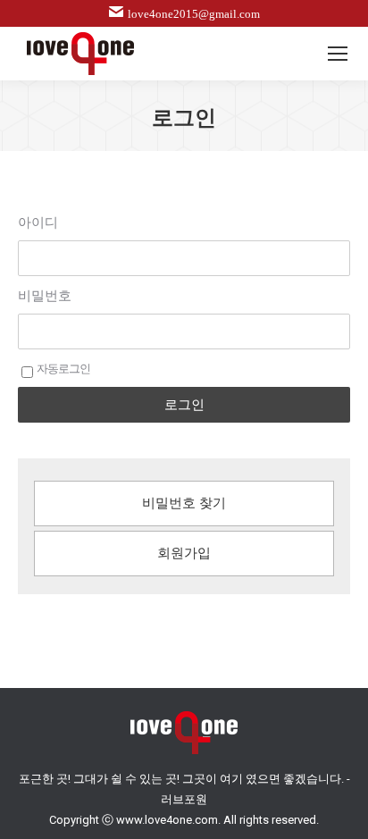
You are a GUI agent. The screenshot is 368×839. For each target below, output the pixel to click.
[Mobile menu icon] (337, 53)
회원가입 (184, 553)
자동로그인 (63, 368)
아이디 (38, 222)
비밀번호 (44, 296)
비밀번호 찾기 (184, 503)
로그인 (184, 404)
